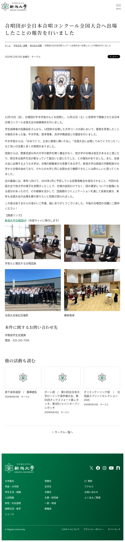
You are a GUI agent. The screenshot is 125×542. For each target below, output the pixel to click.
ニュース (9, 514)
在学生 (48, 486)
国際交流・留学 (13, 508)
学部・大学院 (12, 486)
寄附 (90, 480)
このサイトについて (70, 529)
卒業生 (48, 492)
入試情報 (9, 497)
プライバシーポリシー (93, 529)
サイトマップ (114, 529)
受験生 (48, 480)
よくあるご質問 (92, 497)
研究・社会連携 (13, 503)
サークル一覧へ (64, 432)
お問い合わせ (91, 492)
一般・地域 (50, 503)
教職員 (48, 508)
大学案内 (9, 480)
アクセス (88, 486)
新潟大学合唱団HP (16, 220)
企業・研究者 (51, 497)
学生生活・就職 (13, 492)
